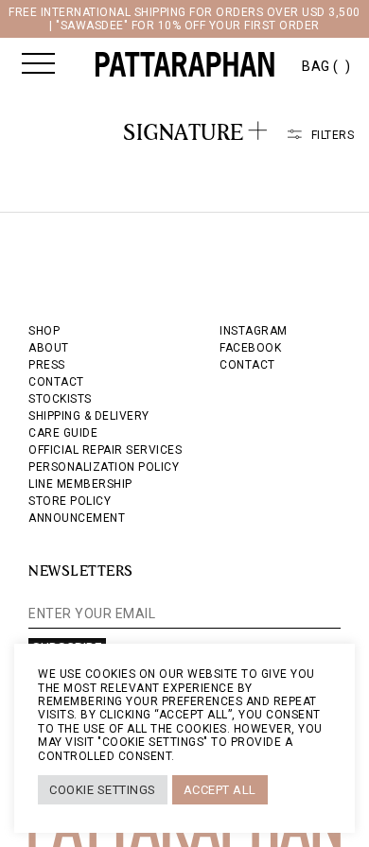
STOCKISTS (60, 399)
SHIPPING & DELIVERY (88, 416)
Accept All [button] (220, 790)
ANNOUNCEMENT (76, 518)
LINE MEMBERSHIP (80, 484)
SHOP (44, 330)
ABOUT (48, 347)
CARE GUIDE (62, 433)
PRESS (46, 365)
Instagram (254, 330)
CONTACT (56, 382)
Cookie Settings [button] (102, 790)
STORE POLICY (69, 501)
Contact (247, 365)
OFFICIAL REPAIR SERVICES (105, 450)
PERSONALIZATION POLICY (103, 467)
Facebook (250, 347)
